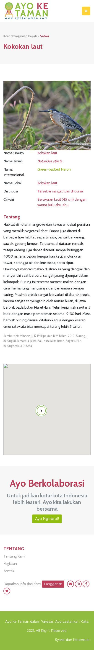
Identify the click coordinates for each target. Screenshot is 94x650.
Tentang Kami (14, 556)
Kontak (8, 571)
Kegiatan (10, 563)
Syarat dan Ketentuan (73, 640)
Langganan (53, 584)
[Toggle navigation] (86, 11)
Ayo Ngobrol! (47, 519)
